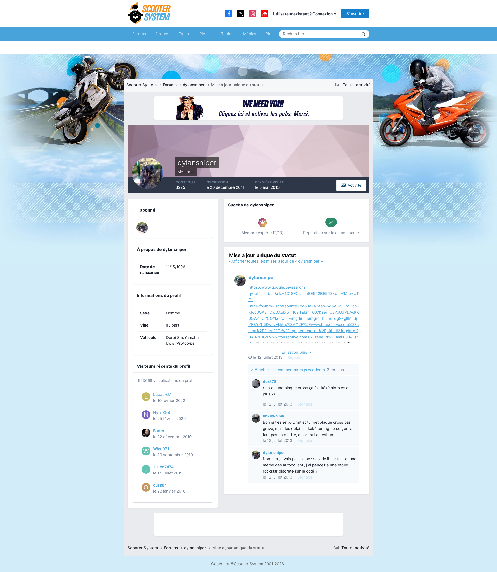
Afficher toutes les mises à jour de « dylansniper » (276, 261)
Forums (139, 33)
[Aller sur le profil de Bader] (146, 433)
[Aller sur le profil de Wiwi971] (146, 451)
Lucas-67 (162, 394)
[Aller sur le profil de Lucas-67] (146, 396)
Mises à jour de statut (335, 34)
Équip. (184, 33)
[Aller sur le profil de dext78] (256, 383)
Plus (270, 33)
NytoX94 (161, 412)
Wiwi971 (161, 448)
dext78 (269, 381)
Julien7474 (163, 467)
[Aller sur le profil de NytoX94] (146, 414)
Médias (249, 33)
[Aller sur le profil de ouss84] (146, 487)
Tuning (227, 33)
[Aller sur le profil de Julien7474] (146, 469)
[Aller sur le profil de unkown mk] (256, 418)
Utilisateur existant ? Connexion (303, 13)
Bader (158, 430)
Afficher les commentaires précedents (299, 369)
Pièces (205, 33)
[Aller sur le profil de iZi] (142, 228)
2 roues (162, 33)
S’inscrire (355, 13)
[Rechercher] (363, 34)
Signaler (295, 357)
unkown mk (273, 416)
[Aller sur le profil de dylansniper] (240, 280)
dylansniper (261, 277)
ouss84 (160, 485)
